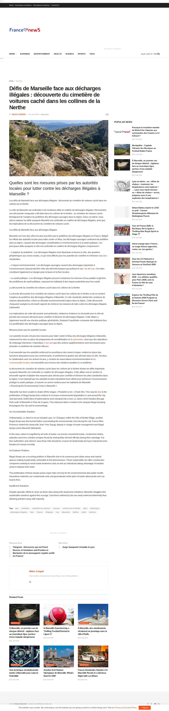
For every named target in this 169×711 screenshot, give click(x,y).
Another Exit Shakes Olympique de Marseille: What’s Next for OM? (58, 673)
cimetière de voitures (41, 508)
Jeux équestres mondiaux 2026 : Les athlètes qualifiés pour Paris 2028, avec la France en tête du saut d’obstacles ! (144, 279)
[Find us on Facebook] (148, 704)
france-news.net (20, 704)
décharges (94, 508)
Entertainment (42, 54)
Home (11, 81)
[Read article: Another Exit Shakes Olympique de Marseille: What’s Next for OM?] (59, 656)
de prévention (76, 339)
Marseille (19, 81)
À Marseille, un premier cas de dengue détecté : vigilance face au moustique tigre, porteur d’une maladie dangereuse (145, 166)
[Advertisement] (113, 27)
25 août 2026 (49, 638)
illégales (49, 512)
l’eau (92, 269)
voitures (92, 512)
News (12, 54)
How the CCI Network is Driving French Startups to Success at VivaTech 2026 (144, 262)
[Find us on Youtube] (155, 704)
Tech (92, 54)
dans (85, 508)
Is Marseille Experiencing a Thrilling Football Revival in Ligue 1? (57, 631)
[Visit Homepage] (24, 29)
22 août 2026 (49, 679)
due (99, 392)
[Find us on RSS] (159, 704)
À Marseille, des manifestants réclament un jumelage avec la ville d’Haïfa (92, 631)
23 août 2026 (14, 679)
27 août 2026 (14, 641)
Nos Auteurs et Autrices (23, 5)
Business (25, 54)
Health (58, 54)
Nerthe (76, 512)
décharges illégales (19, 512)
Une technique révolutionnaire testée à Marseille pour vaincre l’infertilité (23, 673)
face (32, 512)
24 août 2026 (83, 638)
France (40, 512)
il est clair (48, 343)
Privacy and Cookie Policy (125, 708)
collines (56, 508)
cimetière (25, 508)
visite (84, 512)
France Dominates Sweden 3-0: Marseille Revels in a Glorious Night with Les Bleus (93, 673)
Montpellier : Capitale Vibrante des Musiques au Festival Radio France (144, 148)
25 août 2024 (34, 114)
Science (69, 54)
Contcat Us (55, 5)
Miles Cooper (18, 114)
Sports (82, 54)
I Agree (144, 708)
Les (57, 512)
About (11, 5)
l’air (85, 269)
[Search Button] (159, 54)
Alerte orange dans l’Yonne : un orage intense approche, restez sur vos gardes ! (145, 246)
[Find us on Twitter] (151, 704)
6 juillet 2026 (83, 679)
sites (105, 256)
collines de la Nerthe (71, 508)
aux (16, 508)
